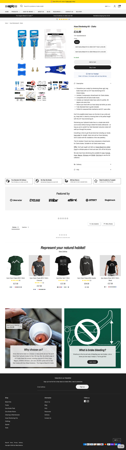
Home (7, 12)
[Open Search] (21, 6)
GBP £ (107, 6)
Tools (6, 428)
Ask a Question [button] (95, 224)
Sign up (82, 387)
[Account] (114, 6)
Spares (7, 424)
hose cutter (77, 135)
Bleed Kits (8, 402)
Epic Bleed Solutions (18, 445)
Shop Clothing (63, 251)
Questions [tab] (24, 227)
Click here (99, 155)
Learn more (92, 362)
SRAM (93, 155)
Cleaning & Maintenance (12, 415)
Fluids (7, 405)
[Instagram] (88, 401)
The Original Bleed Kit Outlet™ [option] (24, 16)
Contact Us (69, 12)
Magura (80, 155)
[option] (42, 53)
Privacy (16, 442)
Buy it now (92, 67)
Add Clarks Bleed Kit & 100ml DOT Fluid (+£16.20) (90, 47)
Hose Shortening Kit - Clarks (16, 23)
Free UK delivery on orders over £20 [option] (63, 16)
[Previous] (8, 268)
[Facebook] (85, 401)
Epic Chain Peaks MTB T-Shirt (16, 278)
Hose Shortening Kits (11, 418)
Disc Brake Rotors (10, 411)
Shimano (86, 155)
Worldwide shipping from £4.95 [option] (101, 16)
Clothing (7, 421)
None (77, 42)
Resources (57, 12)
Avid (103, 153)
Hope (75, 155)
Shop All (7, 442)
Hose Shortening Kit (81, 35)
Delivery (79, 12)
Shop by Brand (28, 12)
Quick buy (16, 273)
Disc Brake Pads (10, 408)
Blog (48, 12)
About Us (41, 12)
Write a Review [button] (109, 224)
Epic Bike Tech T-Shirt (63, 278)
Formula (107, 153)
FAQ (46, 408)
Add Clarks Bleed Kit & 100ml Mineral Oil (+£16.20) (90, 52)
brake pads (69, 1)
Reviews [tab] (14, 227)
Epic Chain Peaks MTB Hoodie (86, 278)
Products (15, 12)
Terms (11, 442)
